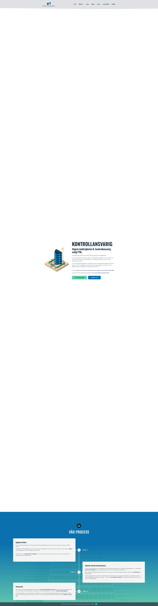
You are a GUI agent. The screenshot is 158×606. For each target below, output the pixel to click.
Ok (96, 604)
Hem (75, 4)
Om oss (98, 4)
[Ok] (156, 604)
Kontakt (113, 4)
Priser (87, 4)
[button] (79, 277)
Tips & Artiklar (106, 4)
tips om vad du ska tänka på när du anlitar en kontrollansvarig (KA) (95, 270)
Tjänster (80, 4)
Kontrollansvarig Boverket (101, 272)
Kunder (93, 4)
